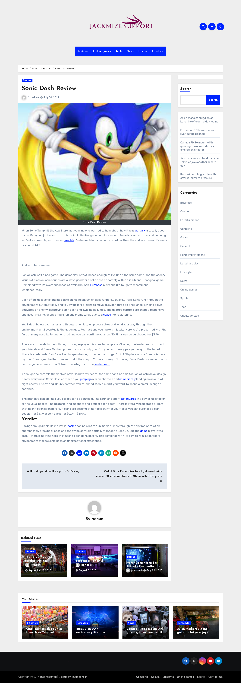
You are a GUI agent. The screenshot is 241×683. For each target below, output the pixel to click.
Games (142, 51)
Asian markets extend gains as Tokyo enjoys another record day (199, 162)
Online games (102, 51)
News (130, 51)
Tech (119, 51)
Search (186, 88)
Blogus (63, 676)
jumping (85, 379)
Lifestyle (157, 51)
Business (83, 51)
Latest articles (189, 263)
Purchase (96, 285)
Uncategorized (189, 315)
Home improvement (192, 254)
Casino (184, 211)
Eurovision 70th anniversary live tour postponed (90, 633)
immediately (127, 379)
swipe (107, 314)
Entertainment (189, 220)
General (185, 246)
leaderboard (102, 364)
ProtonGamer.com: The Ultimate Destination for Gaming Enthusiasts (143, 567)
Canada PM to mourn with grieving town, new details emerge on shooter (197, 146)
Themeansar (79, 676)
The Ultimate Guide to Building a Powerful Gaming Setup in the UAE (93, 561)
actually (140, 230)
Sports (184, 298)
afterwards (128, 398)
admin (35, 97)
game (144, 430)
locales (71, 426)
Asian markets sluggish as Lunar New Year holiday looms (44, 633)
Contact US (215, 676)
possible (68, 240)
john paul (36, 564)
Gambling (186, 228)
